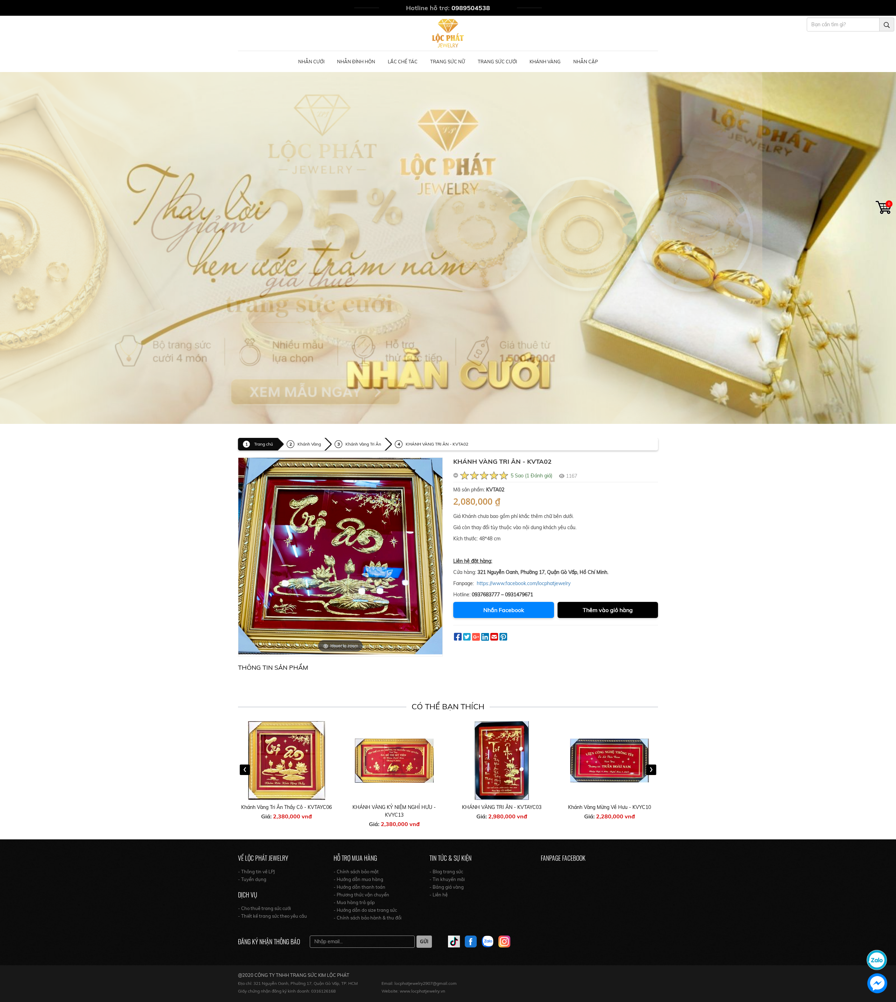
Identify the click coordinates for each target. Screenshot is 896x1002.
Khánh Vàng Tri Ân (363, 444)
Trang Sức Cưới (497, 61)
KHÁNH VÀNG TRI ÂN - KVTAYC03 (394, 807)
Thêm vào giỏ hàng (608, 609)
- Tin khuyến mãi (447, 879)
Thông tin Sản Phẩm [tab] (273, 667)
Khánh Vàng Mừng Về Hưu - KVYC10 (502, 807)
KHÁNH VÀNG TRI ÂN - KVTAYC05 (609, 807)
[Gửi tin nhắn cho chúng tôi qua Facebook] (877, 983)
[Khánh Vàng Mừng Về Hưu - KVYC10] (502, 760)
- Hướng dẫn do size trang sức (365, 910)
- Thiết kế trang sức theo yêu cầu (272, 916)
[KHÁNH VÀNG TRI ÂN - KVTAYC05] (609, 760)
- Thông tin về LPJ (256, 871)
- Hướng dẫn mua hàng (358, 879)
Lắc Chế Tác (403, 61)
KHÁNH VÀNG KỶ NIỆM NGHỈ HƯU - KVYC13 (286, 811)
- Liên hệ (438, 894)
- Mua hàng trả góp (354, 902)
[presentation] (245, 770)
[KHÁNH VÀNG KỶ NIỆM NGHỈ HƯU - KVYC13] (287, 760)
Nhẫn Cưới (311, 61)
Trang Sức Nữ (447, 61)
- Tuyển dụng (252, 879)
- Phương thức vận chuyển (361, 894)
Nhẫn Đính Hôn (356, 61)
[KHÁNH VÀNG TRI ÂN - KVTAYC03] (394, 760)
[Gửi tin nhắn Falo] (876, 959)
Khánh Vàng (545, 61)
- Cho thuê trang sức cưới (264, 908)
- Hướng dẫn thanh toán (359, 887)
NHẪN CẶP (585, 61)
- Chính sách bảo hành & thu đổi (367, 918)
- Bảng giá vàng (446, 887)
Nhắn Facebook (503, 609)
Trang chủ (263, 444)
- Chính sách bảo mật (356, 871)
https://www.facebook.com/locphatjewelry (523, 583)
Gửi (424, 941)
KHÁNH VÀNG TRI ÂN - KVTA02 (437, 444)
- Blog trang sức (446, 871)
